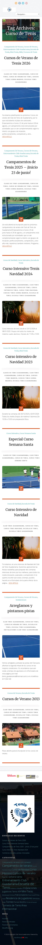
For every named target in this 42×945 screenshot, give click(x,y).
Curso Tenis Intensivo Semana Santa (15, 843)
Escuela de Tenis (28, 504)
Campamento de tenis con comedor (16, 862)
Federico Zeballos (17, 888)
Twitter (23, 3)
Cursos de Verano (30, 47)
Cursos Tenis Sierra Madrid (15, 293)
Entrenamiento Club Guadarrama (16, 49)
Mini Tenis (14, 52)
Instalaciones (21, 600)
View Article (7, 137)
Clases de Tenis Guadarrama (16, 74)
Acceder (5, 918)
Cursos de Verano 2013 (21, 699)
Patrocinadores (21, 895)
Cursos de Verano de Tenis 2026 (14, 840)
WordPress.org (7, 928)
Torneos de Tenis (30, 52)
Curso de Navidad (10, 260)
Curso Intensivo (24, 260)
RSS (16, 3)
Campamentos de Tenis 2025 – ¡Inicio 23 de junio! (21, 167)
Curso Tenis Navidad (28, 290)
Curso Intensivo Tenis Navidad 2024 (15, 850)
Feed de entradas (8, 922)
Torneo (10, 901)
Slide (21, 52)
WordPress (17, 938)
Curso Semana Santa (27, 433)
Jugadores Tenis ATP (11, 891)
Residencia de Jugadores (19, 898)
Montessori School (8, 895)
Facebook (19, 3)
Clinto (26, 938)
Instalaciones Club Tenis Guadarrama (21, 630)
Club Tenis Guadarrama (13, 526)
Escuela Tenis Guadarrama (24, 295)
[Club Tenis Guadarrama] (9, 9)
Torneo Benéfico (20, 902)
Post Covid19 (32, 895)
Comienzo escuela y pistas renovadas (16, 853)
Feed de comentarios (10, 925)
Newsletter (26, 3)
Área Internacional (14, 907)
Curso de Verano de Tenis (20, 77)
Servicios (36, 898)
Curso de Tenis (24, 287)
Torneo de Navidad (32, 902)
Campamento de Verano (13, 47)
